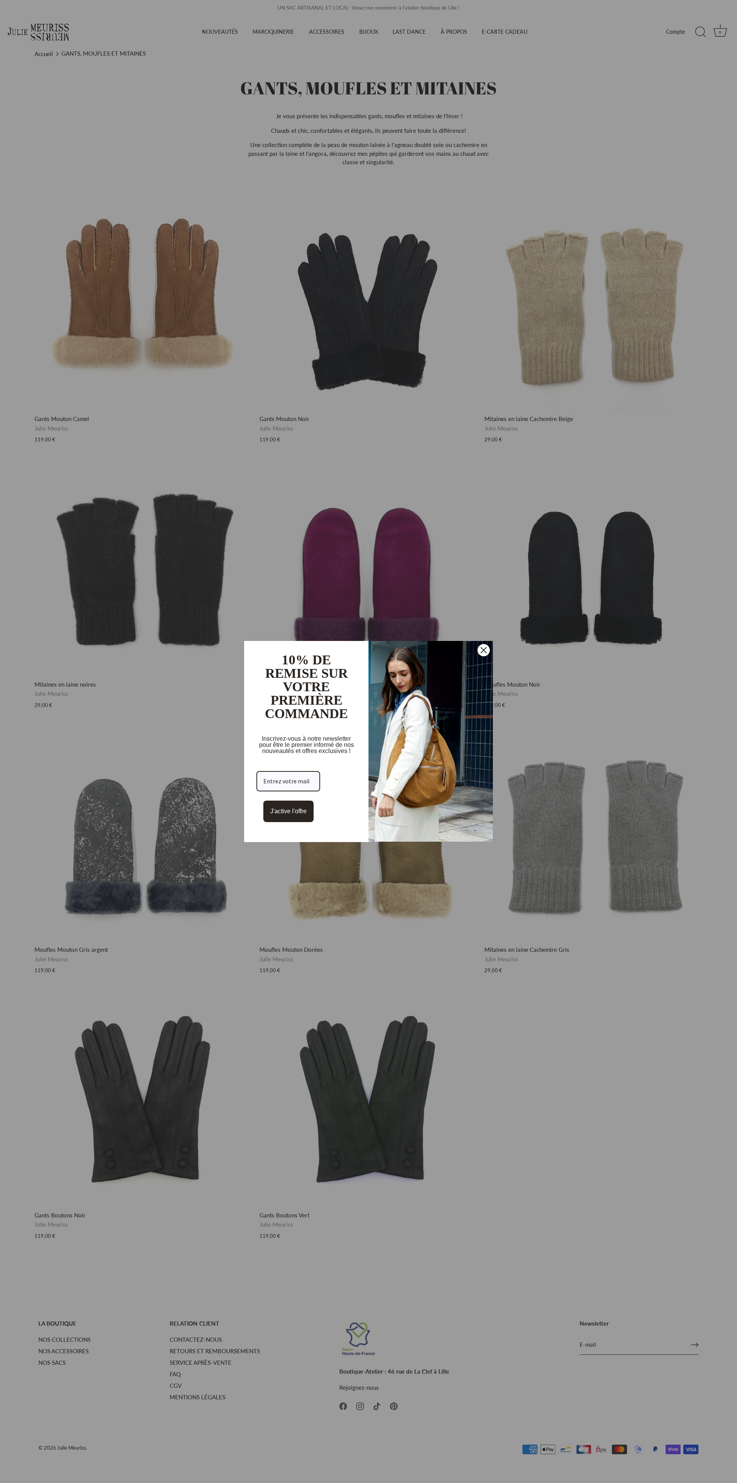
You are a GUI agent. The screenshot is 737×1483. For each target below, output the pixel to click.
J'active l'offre (288, 811)
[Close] (483, 650)
